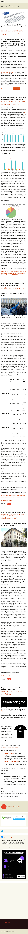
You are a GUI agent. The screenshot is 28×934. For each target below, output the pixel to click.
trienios (9, 31)
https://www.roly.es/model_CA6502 (10, 747)
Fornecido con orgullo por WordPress (8, 931)
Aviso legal (5, 922)
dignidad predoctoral (11, 515)
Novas (13, 28)
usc (7, 33)
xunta (19, 103)
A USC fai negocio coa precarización (13, 512)
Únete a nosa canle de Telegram (9, 831)
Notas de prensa (13, 101)
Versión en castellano (6, 500)
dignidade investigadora (20, 515)
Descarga (17, 88)
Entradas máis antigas (11, 807)
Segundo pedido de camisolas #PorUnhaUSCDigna (11, 689)
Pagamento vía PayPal (9, 753)
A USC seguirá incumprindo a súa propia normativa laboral (12, 284)
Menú (2, 1)
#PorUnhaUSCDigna (22, 287)
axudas (20, 101)
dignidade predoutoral (5, 517)
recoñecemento (4, 31)
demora (2, 103)
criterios (23, 101)
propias (14, 103)
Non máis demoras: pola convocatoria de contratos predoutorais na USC (14, 99)
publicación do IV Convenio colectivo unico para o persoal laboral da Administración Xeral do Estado (14, 495)
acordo (18, 28)
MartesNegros (4, 693)
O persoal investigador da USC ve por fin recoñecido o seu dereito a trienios (14, 26)
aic (23, 288)
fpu (7, 103)
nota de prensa (15, 288)
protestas (9, 693)
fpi (5, 103)
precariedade (19, 30)
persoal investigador (12, 30)
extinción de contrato (8, 288)
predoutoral (10, 103)
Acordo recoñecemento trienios (6, 88)
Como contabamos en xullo (7, 72)
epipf (2, 288)
